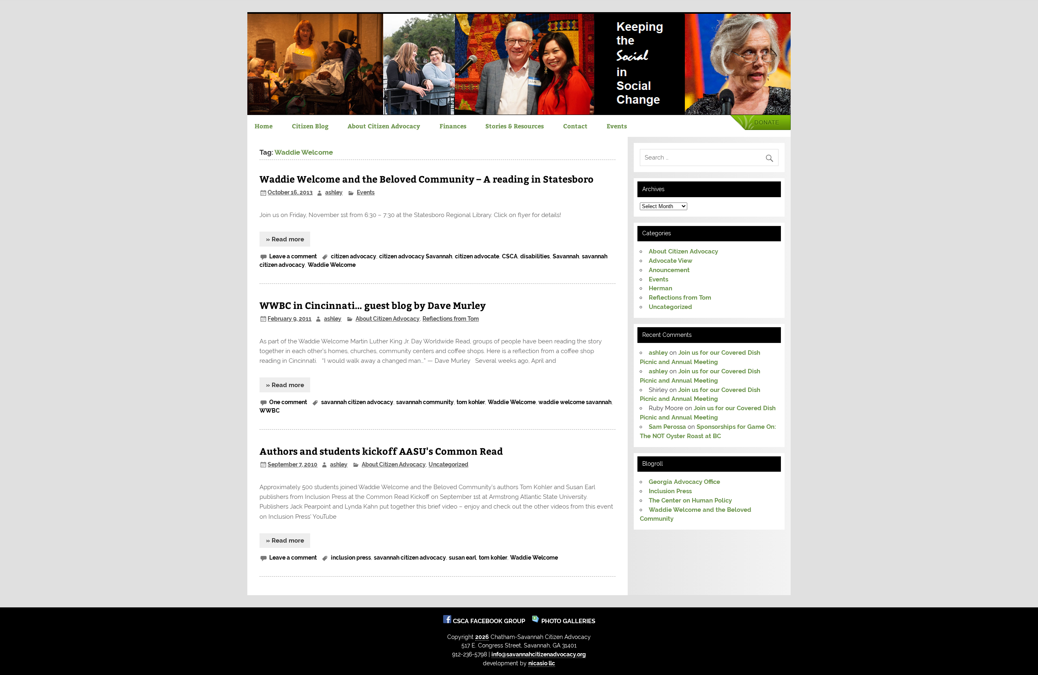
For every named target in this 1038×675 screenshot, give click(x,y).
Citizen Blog (310, 125)
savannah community (425, 402)
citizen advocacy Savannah (415, 256)
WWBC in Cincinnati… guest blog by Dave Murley (373, 305)
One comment (288, 402)
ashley (334, 192)
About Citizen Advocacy (383, 125)
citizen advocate (477, 256)
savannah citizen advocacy (357, 402)
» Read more (285, 239)
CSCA (509, 256)
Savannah (566, 256)
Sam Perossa (667, 426)
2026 (482, 636)
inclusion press (351, 557)
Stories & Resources (514, 125)
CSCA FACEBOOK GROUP (489, 621)
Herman (660, 288)
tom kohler (471, 402)
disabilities (535, 256)
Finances (453, 125)
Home (263, 125)
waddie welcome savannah (574, 402)
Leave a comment (293, 256)
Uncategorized (448, 464)
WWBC (270, 410)
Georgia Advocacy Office (684, 481)
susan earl (462, 557)
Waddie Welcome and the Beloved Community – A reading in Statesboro (427, 178)
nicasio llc (541, 663)
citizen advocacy (353, 256)
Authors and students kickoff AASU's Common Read (381, 451)
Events (617, 125)
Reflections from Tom (450, 318)
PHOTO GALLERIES (567, 621)
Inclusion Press (670, 491)
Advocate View (671, 260)
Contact (575, 125)
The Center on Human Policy (690, 500)
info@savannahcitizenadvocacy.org (538, 654)
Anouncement (669, 270)
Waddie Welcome (332, 265)
